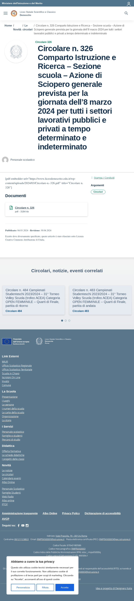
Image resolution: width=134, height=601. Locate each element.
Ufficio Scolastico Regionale (17, 365)
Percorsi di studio (11, 439)
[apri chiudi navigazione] (6, 14)
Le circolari (7, 474)
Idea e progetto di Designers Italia (114, 588)
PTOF (5, 504)
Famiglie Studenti (11, 493)
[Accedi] (129, 3)
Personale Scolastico (13, 489)
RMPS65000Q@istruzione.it (50, 539)
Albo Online (8, 482)
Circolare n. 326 (24, 207)
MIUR (5, 362)
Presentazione (9, 397)
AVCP (5, 519)
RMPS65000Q (78, 548)
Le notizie (7, 470)
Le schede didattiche (13, 455)
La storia (6, 420)
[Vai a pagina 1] (62, 321)
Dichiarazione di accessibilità (103, 513)
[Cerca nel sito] (126, 13)
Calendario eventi (11, 478)
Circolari (98, 191)
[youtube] (22, 525)
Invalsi (5, 381)
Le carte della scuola (13, 412)
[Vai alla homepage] (14, 13)
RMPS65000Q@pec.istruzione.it (114, 539)
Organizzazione (10, 416)
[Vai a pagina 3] (69, 321)
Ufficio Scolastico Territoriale (17, 369)
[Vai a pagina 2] (66, 321)
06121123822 (21, 539)
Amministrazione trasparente (20, 513)
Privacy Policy (71, 513)
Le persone (8, 404)
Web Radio (8, 496)
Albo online (8, 500)
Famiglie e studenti (12, 436)
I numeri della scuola (13, 408)
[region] (42, 575)
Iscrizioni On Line (11, 377)
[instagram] (27, 525)
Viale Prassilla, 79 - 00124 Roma (71, 535)
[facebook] (18, 525)
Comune (6, 385)
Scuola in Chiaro (10, 373)
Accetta (64, 587)
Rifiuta (45, 587)
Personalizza (23, 587)
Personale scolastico (13, 432)
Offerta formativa (11, 451)
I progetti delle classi (13, 459)
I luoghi (6, 401)
